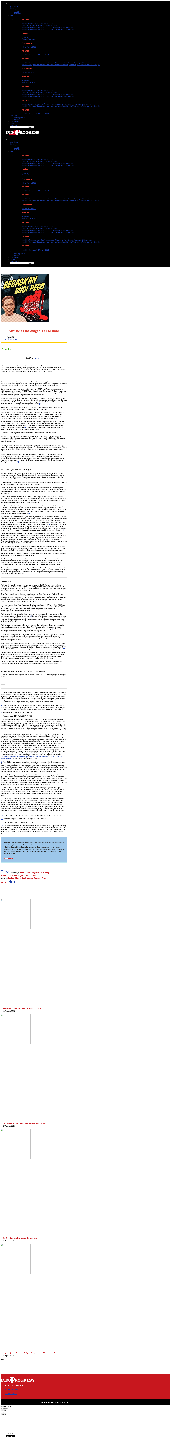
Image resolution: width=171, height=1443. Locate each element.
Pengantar (25, 37)
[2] (40, 404)
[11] (36, 602)
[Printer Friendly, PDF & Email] (6, 350)
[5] (18, 462)
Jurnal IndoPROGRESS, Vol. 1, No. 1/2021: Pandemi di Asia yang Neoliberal (47, 27)
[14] (64, 649)
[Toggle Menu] (6, 3)
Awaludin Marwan (11, 339)
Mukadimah (14, 6)
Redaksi (12, 123)
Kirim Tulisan (14, 121)
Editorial (16, 12)
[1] (38, 398)
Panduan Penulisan (28, 39)
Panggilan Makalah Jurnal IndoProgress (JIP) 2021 (39, 25)
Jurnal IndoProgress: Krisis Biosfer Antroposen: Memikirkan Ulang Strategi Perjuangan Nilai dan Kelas (57, 63)
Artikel (16, 10)
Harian (12, 8)
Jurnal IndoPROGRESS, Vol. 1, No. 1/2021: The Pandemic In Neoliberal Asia (48, 29)
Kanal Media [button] (14, 116)
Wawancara (17, 14)
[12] (30, 616)
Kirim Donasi (11, 1394)
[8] (64, 530)
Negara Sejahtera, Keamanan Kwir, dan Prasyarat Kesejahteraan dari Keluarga (31, 1353)
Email (8, 1433)
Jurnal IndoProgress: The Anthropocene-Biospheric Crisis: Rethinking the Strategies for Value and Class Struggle (61, 65)
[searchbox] (19, 127)
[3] (56, 418)
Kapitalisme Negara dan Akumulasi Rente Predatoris (22, 1008)
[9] (14, 589)
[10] (26, 589)
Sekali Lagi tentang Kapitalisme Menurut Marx (20, 1238)
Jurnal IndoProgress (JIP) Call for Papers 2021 (38, 24)
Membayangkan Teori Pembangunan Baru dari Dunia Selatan (24, 1123)
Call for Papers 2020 (29, 47)
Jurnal (12, 16)
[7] (49, 524)
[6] (29, 513)
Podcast (16, 120)
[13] (53, 629)
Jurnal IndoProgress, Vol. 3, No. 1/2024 (35, 55)
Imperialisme (14, 125)
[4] (25, 427)
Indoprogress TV (19, 118)
